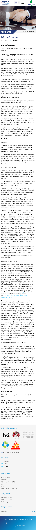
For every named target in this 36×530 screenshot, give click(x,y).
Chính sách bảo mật (7, 499)
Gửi (33, 511)
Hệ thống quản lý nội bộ (8, 482)
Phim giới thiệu (5, 477)
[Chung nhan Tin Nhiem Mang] (10, 453)
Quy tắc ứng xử (5, 486)
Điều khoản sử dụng (6, 497)
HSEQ (2, 484)
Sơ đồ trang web (6, 502)
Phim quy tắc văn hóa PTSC (9, 489)
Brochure (4, 480)
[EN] (16, 3)
